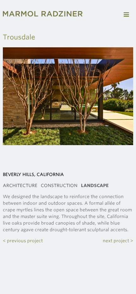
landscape (94, 185)
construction (59, 185)
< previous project (23, 240)
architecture (20, 185)
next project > (118, 240)
